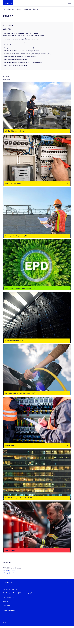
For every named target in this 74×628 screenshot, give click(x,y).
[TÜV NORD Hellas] (4, 9)
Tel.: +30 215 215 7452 (10, 571)
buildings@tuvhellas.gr (10, 573)
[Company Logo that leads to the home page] (8, 2)
